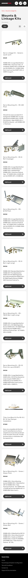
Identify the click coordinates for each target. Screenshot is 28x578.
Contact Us (5, 568)
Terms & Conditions (7, 565)
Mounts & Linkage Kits (11, 11)
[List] (24, 26)
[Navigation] (25, 3)
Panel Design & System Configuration (12, 562)
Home (3, 11)
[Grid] (20, 26)
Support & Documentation (9, 570)
